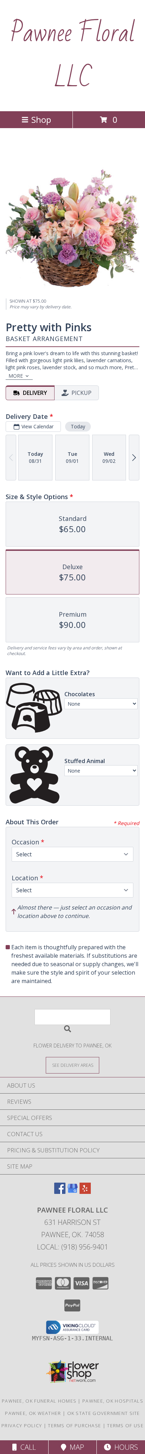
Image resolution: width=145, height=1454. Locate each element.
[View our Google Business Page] (72, 1192)
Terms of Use (125, 1425)
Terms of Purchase (74, 1425)
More (15, 375)
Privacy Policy (21, 1425)
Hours (124, 1447)
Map (75, 1447)
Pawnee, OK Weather (33, 1413)
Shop (41, 119)
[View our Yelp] (85, 1192)
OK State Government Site (103, 1413)
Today (78, 426)
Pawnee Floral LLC (73, 56)
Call (26, 1447)
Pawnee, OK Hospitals (112, 1401)
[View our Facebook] (59, 1192)
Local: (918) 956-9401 (72, 1247)
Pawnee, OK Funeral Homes (39, 1401)
